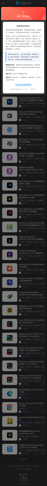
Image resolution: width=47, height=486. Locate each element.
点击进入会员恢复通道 (23, 85)
